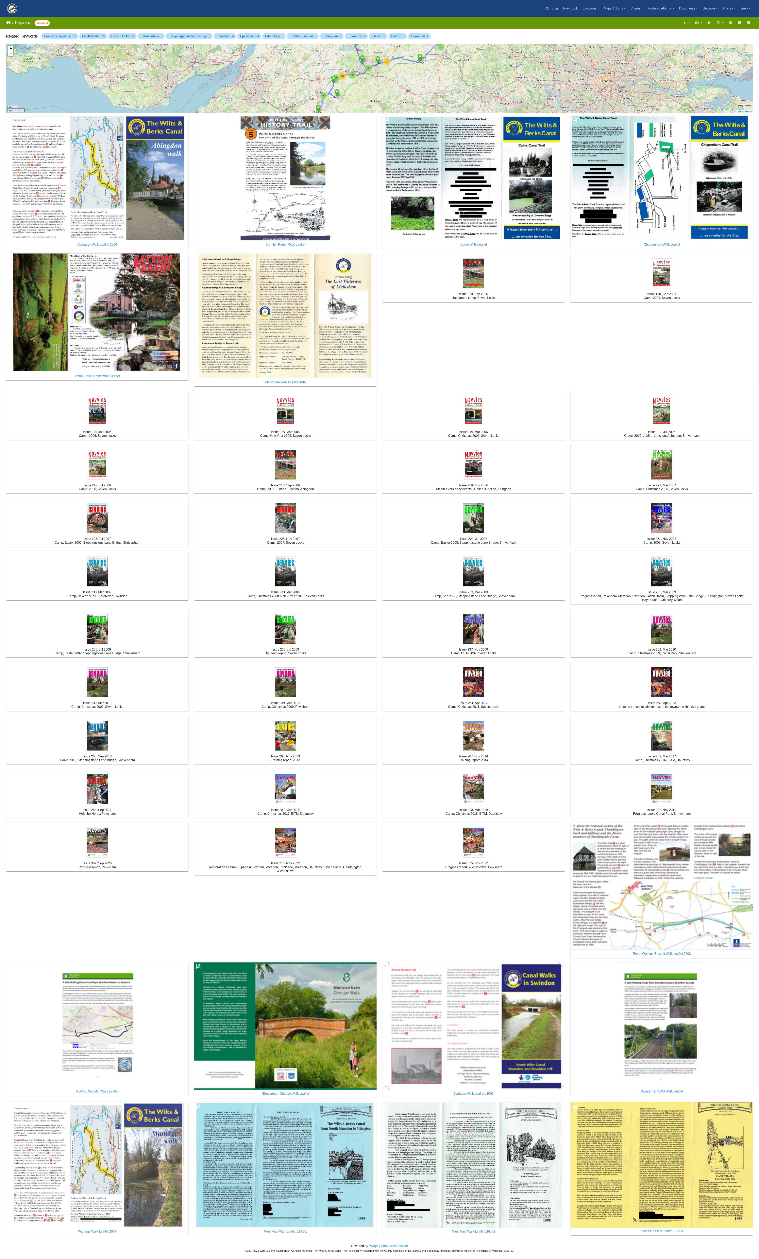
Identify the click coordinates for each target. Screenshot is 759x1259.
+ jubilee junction (302, 36)
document (42, 23)
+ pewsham (249, 36)
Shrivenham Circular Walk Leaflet (285, 1093)
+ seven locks (122, 36)
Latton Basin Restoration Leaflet (97, 376)
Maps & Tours (613, 8)
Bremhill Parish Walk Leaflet (285, 244)
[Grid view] (739, 23)
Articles (727, 8)
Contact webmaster (394, 1246)
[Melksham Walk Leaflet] (318, 109)
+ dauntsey (274, 36)
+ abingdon (331, 36)
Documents (687, 8)
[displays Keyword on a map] (730, 23)
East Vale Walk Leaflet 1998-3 (662, 1231)
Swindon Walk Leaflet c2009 (474, 1093)
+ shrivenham (151, 36)
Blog (554, 8)
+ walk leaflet (93, 36)
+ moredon (356, 36)
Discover (709, 8)
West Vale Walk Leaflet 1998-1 (285, 1231)
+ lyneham (225, 36)
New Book (570, 8)
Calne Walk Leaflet (473, 244)
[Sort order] (686, 23)
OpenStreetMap (744, 111)
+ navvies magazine (60, 36)
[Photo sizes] (698, 23)
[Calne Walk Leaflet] (336, 93)
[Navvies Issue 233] (362, 59)
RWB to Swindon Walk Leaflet (97, 1091)
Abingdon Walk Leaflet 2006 (97, 244)
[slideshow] (709, 23)
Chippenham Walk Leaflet (662, 244)
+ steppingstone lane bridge (189, 36)
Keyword (22, 22)
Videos (635, 8)
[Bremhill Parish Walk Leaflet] (333, 79)
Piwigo (374, 1246)
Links (744, 8)
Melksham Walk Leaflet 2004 (285, 382)
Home (8, 22)
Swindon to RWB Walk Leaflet (662, 1091)
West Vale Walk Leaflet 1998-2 (473, 1231)
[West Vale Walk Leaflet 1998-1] (377, 60)
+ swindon (419, 36)
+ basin (378, 36)
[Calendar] (720, 23)
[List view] (748, 23)
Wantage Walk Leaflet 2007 (97, 1231)
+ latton (398, 36)
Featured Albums (660, 8)
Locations (589, 8)
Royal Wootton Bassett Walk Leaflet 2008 (662, 953)
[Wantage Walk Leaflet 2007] (419, 58)
